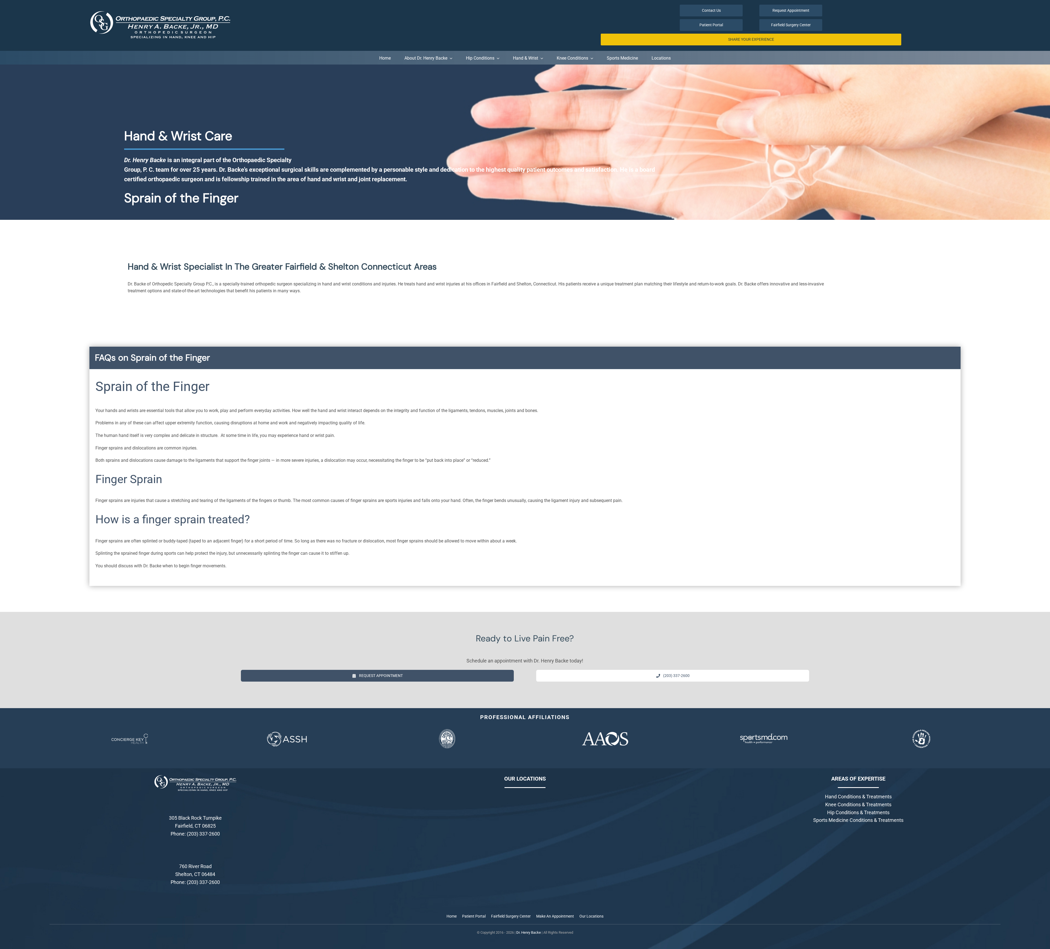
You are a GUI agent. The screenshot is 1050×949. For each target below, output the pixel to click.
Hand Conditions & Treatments (858, 796)
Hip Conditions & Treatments (858, 812)
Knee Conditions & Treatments (858, 804)
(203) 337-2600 (203, 834)
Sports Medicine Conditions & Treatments (858, 820)
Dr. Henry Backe (528, 932)
